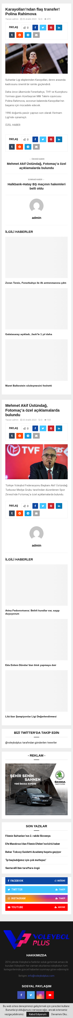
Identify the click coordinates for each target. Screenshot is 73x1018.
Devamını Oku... (59, 1014)
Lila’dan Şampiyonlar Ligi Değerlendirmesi (31, 716)
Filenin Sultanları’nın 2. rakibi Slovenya (27, 835)
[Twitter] (31, 995)
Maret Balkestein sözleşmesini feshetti (28, 385)
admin (15, 19)
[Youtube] (50, 995)
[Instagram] (40, 995)
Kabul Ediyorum (37, 1014)
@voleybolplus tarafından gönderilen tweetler (31, 742)
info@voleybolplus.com (41, 975)
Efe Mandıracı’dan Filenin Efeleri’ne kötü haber (32, 843)
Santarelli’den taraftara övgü (22, 868)
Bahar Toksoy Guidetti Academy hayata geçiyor (33, 852)
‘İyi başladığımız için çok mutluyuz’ (25, 860)
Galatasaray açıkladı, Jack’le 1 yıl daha (28, 334)
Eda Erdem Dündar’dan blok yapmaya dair (30, 665)
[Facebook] (21, 995)
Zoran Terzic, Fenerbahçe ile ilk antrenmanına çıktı (35, 282)
